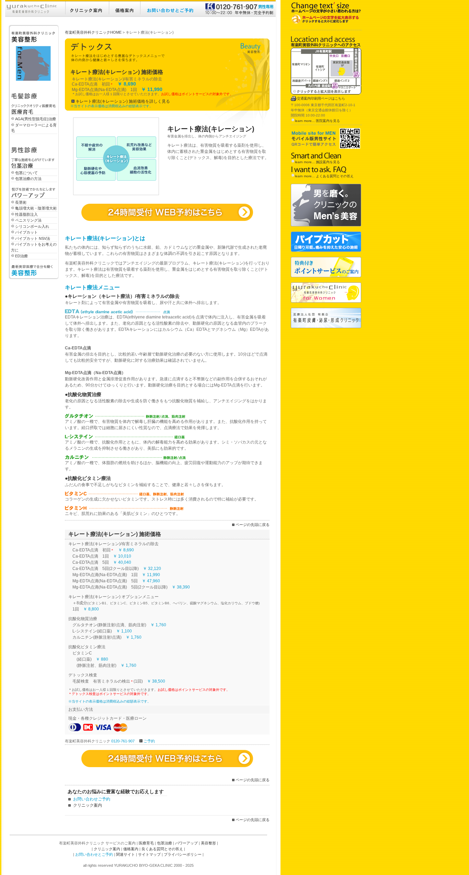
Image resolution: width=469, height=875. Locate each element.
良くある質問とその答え (162, 849)
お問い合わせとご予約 (94, 854)
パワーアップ (186, 843)
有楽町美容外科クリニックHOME (93, 32)
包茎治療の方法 (28, 179)
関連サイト (125, 854)
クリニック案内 (87, 805)
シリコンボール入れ (32, 226)
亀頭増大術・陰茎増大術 (36, 208)
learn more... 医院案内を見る (317, 121)
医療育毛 (146, 843)
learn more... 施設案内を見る (317, 162)
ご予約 (149, 741)
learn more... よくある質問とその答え (324, 176)
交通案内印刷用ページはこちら (321, 98)
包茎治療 (164, 843)
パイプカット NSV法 (32, 238)
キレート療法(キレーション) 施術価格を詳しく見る (123, 101)
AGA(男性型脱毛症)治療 (35, 119)
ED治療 (21, 256)
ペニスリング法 (28, 220)
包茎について (26, 173)
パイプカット (26, 232)
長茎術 (20, 202)
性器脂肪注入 (26, 214)
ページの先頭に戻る (253, 525)
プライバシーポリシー (183, 854)
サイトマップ (149, 854)
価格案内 (130, 849)
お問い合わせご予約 (91, 799)
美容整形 (208, 843)
